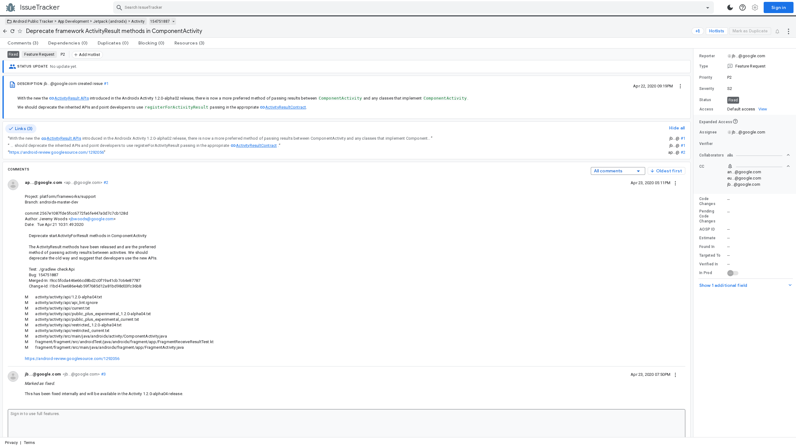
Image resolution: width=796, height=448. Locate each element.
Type (703, 66)
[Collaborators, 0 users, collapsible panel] (758, 155)
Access (706, 109)
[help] (742, 7)
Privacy (11, 442)
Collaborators (711, 155)
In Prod (705, 273)
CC (702, 166)
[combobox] (414, 7)
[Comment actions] (675, 183)
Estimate (707, 238)
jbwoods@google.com (92, 219)
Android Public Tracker (33, 21)
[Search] (119, 7)
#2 (683, 152)
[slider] (694, 243)
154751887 (160, 21)
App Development (73, 21)
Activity (138, 21)
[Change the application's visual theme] (730, 7)
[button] (744, 66)
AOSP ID (707, 229)
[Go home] (5, 31)
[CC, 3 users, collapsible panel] (758, 166)
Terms (29, 442)
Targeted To (709, 255)
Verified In (708, 264)
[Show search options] (707, 7)
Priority (705, 77)
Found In (707, 247)
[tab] (22, 43)
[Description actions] (680, 86)
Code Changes (707, 201)
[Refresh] (12, 31)
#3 (103, 374)
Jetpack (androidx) (110, 21)
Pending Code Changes (707, 216)
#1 (106, 83)
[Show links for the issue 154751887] (173, 21)
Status (705, 100)
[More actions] (789, 31)
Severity (706, 88)
